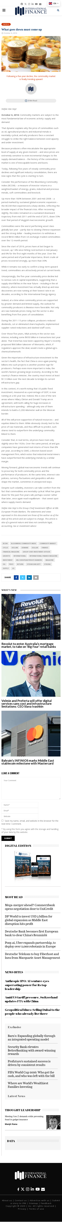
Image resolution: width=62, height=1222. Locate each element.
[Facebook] (18, 1189)
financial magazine (11, 552)
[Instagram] (27, 1189)
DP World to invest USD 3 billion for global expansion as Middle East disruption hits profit (28, 920)
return (20, 564)
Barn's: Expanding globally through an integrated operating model (31, 1037)
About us (7, 1200)
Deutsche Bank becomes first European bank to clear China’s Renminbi (31, 933)
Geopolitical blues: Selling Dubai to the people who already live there (32, 1012)
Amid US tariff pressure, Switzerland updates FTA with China (31, 999)
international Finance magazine (43, 556)
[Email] (43, 1189)
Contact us (21, 1200)
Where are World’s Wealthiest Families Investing (28, 1085)
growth (6, 556)
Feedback (46, 1203)
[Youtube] (37, 1189)
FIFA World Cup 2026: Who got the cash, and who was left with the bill (31, 1074)
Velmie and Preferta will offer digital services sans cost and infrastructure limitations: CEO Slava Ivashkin (26, 703)
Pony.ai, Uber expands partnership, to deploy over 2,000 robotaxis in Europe (30, 944)
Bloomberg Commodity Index (23, 543)
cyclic (5, 548)
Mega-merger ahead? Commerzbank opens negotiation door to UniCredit (30, 907)
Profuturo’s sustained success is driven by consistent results (29, 1063)
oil (4, 564)
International (20, 556)
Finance (45, 548)
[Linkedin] (32, 1189)
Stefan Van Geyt (34, 564)
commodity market (48, 543)
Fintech (6, 24)
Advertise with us (40, 1200)
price (11, 564)
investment (8, 560)
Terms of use (36, 1209)
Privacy (22, 1209)
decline (15, 548)
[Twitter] (23, 1189)
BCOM (5, 543)
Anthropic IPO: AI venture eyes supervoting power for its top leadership (27, 985)
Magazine (49, 560)
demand (25, 548)
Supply (6, 568)
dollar (35, 548)
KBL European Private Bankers (29, 560)
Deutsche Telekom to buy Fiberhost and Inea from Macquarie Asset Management (32, 956)
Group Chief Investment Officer (36, 552)
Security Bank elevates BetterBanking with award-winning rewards (32, 1050)
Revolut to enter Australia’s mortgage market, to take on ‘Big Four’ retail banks (28, 645)
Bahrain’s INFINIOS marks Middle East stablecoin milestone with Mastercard (27, 762)
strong (47, 564)
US (13, 568)
